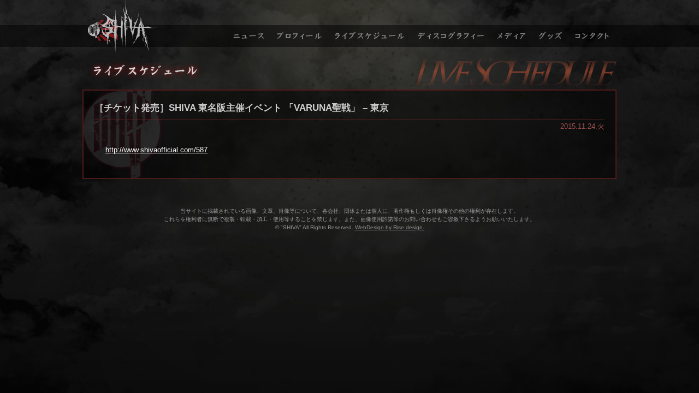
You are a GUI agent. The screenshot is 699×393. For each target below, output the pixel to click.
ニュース (247, 26)
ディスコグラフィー (451, 26)
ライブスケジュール (370, 26)
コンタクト (593, 26)
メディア (512, 26)
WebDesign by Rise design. (389, 227)
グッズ (552, 26)
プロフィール (299, 26)
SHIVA (153, 26)
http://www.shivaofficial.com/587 (156, 150)
